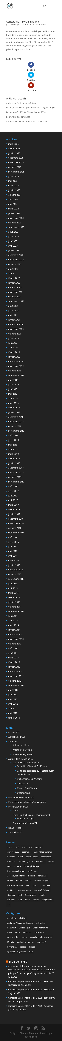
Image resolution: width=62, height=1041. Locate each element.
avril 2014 (13, 620)
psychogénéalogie (41, 890)
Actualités (11, 918)
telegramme (47, 899)
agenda (38, 847)
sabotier (11, 899)
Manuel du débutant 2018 (40, 937)
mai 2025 (12, 180)
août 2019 (13, 380)
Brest (20, 856)
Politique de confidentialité (21, 797)
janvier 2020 (14, 356)
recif (20, 895)
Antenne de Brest (21, 745)
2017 (17, 847)
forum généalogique (16, 871)
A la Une (22, 918)
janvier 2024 (14, 213)
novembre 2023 (16, 218)
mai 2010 (12, 713)
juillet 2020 (13, 338)
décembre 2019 (15, 361)
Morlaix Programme (25, 942)
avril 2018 (13, 449)
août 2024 (13, 199)
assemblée (26, 852)
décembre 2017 (15, 467)
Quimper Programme (16, 951)
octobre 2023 (14, 222)
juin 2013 (12, 653)
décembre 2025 (15, 157)
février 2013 (14, 662)
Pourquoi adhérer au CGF (25, 823)
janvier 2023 (14, 250)
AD (30, 847)
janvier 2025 (14, 190)
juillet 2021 (13, 310)
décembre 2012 (15, 671)
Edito (17, 932)
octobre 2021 (14, 296)
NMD (28, 885)
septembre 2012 (16, 685)
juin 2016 (12, 546)
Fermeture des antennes (18, 116)
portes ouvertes (24, 890)
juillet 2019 (13, 384)
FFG (9, 866)
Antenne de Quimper (23, 754)
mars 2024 (13, 208)
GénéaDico (22, 783)
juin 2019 (12, 389)
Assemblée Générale (43, 852)
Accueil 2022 (14, 732)
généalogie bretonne (16, 876)
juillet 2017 (13, 491)
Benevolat (11, 928)
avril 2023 (13, 245)
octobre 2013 (14, 643)
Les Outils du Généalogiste (26, 762)
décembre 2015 (15, 569)
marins (19, 880)
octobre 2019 (14, 370)
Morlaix (28, 880)
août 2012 (13, 689)
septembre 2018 (16, 430)
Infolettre (27, 932)
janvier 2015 (14, 602)
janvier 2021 (14, 319)
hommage (42, 876)
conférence (46, 856)
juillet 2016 (13, 541)
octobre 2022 (14, 264)
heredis (31, 876)
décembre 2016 (15, 518)
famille (51, 861)
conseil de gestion (25, 861)
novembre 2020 (16, 329)
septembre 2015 (16, 578)
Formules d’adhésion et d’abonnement (31, 815)
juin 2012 (12, 694)
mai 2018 (12, 444)
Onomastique (23, 792)
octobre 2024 (14, 194)
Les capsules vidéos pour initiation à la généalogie (30, 107)
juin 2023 (12, 241)
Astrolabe (40, 923)
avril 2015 (13, 588)
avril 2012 (13, 703)
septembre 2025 (16, 171)
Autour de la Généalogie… (20, 758)
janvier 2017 (14, 514)
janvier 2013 (14, 666)
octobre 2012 (14, 680)
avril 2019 (13, 398)
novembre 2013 (16, 639)
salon (20, 899)
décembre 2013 (15, 634)
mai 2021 (12, 315)
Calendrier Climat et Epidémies (32, 766)
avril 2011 (13, 708)
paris (35, 885)
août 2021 (13, 305)
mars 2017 (13, 504)
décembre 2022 (15, 254)
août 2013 (13, 648)
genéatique (32, 871)
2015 (9, 847)
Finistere (17, 866)
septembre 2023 (16, 227)
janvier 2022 (14, 282)
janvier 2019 (14, 412)
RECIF (31, 951)
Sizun (27, 899)
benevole (11, 856)
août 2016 (13, 537)
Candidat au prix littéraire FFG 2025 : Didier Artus (32, 989)
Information (39, 932)
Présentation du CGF (18, 806)
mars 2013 (13, 657)
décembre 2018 (15, 416)
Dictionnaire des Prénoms (29, 778)
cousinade (40, 861)
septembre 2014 (16, 611)
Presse (32, 947)
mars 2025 (13, 185)
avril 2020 (13, 347)
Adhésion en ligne (25, 818)
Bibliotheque (24, 928)
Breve (9, 932)
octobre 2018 (14, 426)
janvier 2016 (14, 565)
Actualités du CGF (16, 736)
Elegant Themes (29, 1033)
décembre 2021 (15, 287)
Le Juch (10, 880)
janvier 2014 (14, 629)
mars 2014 (13, 625)
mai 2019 (12, 393)
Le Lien (24, 937)
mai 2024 (12, 204)
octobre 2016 (14, 528)
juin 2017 (12, 495)
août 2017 (13, 486)
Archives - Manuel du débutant (20, 923)
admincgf (14, 24)
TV (8, 904)
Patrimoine (45, 885)
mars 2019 (13, 403)
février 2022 (14, 278)
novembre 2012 (16, 676)
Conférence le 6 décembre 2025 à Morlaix (26, 121)
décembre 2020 (15, 324)
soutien (36, 899)
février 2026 (14, 148)
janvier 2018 (14, 463)
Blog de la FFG (18, 961)
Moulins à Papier (41, 880)
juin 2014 (12, 615)
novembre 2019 (16, 366)
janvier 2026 (14, 153)
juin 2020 (12, 342)
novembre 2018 (16, 421)
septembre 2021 (16, 301)
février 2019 (14, 407)
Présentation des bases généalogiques (27, 802)
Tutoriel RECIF (15, 832)
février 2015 (14, 597)
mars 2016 (13, 560)
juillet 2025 (13, 176)
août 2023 (13, 231)
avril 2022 (13, 273)
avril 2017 (13, 500)
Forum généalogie (31, 866)
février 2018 (14, 458)
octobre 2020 (14, 333)
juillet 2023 (13, 236)
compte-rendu (32, 856)
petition (10, 890)
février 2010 (14, 717)
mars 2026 (13, 143)
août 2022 (13, 268)
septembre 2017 (16, 481)
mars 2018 (13, 453)
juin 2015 (12, 583)
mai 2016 (12, 551)
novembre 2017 (16, 472)
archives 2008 (13, 852)
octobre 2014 (14, 606)
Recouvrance (30, 895)
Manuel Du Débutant (27, 788)
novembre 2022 (16, 259)
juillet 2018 (13, 440)
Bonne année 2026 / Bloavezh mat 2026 (26, 112)
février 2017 (14, 509)
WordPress (31, 1036)
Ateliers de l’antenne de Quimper (22, 103)
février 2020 (14, 352)
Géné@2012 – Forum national (22, 21)
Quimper (11, 895)
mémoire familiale (15, 885)
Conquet (11, 861)
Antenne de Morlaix (22, 749)
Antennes (12, 741)
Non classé (41, 24)
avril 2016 (13, 555)
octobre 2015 (14, 574)
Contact (16, 810)
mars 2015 (13, 592)
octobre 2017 (14, 477)
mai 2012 (12, 699)
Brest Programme (40, 928)
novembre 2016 (16, 523)
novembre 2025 (16, 162)
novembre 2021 (16, 292)
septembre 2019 (16, 375)
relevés (42, 895)
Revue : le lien (15, 827)
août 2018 (13, 435)
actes (24, 847)
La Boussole (12, 937)
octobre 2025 (14, 167)
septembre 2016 (16, 532)
